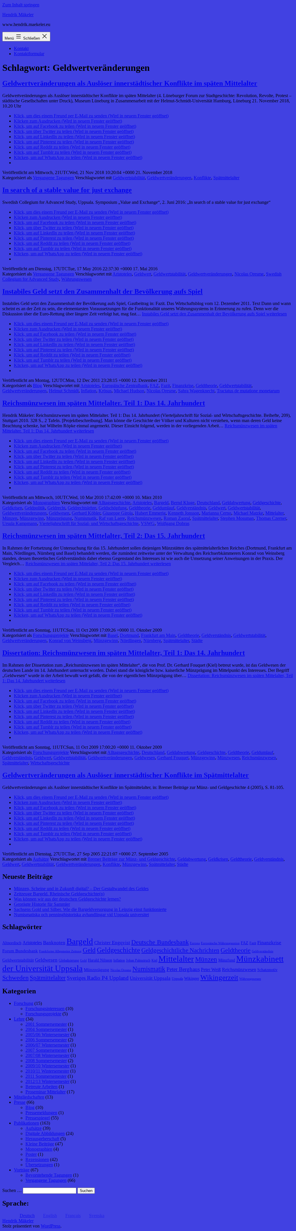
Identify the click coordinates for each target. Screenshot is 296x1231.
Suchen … (12, 1190)
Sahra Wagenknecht (196, 390)
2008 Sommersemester (46, 1060)
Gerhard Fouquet (172, 757)
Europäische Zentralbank (125, 385)
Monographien (46, 502)
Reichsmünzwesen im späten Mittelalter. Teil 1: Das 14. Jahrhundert (103, 403)
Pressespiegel (37, 1117)
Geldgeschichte (267, 502)
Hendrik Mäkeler (18, 14)
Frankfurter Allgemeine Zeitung (60, 951)
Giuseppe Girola (118, 513)
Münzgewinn (32, 518)
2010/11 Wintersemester (47, 1071)
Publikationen (26, 1123)
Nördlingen (130, 640)
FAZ (154, 385)
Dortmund (129, 635)
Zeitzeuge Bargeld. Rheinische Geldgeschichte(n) (59, 893)
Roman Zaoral (177, 518)
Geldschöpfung (113, 507)
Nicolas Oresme (249, 273)
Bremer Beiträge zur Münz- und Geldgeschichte (131, 859)
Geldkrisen (12, 507)
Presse (19, 1102)
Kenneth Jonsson (183, 513)
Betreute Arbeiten (41, 1086)
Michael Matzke (248, 513)
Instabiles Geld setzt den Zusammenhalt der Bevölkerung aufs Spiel (102, 291)
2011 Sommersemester (45, 1076)
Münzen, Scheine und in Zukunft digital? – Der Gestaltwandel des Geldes (81, 888)
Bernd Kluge (183, 502)
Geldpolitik (35, 507)
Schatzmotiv (267, 970)
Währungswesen (76, 279)
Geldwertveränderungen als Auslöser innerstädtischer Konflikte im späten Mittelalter (129, 83)
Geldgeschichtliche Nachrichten (180, 950)
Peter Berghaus (183, 969)
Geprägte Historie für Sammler (42, 904)
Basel (113, 635)
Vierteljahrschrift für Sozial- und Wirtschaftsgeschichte (88, 523)
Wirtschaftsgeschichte (50, 762)
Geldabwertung (236, 502)
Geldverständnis (191, 507)
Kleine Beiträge (39, 1143)
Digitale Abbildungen (45, 1133)
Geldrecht (56, 507)
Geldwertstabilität (129, 177)
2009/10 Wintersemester (47, 1065)
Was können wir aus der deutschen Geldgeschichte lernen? (67, 899)
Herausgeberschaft (42, 1138)
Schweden (15, 977)
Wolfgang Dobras (173, 523)
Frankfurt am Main (158, 635)
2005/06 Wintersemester (47, 1034)
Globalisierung (69, 960)
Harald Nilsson (100, 960)
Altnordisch (11, 943)
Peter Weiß (211, 969)
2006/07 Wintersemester (47, 1045)
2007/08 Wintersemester (47, 1055)
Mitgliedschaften (29, 1097)
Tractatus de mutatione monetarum (248, 390)
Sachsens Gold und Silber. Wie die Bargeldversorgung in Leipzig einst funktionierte (90, 909)
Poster (31, 1154)
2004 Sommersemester (46, 1029)
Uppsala (177, 979)
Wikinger (191, 978)
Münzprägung (59, 518)
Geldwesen (59, 513)
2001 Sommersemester (46, 1024)
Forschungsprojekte (51, 635)
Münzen (9, 518)
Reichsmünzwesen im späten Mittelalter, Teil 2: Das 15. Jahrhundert (103, 535)
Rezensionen (37, 1159)
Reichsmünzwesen (144, 518)
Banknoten (54, 942)
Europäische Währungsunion (220, 943)
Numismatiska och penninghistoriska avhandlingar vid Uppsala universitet (81, 914)
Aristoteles (122, 273)
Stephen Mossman (237, 518)
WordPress (50, 1225)
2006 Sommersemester (46, 1039)
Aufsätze (41, 859)
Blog (37, 385)
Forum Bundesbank (20, 951)
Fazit (165, 385)
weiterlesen (214, 313)
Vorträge (21, 1169)
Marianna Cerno (216, 513)
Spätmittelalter (226, 177)
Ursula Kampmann (19, 523)
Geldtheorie (206, 385)
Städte (197, 640)
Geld (89, 950)
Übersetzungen (39, 1164)
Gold (83, 960)
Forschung (23, 1003)
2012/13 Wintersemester (47, 1081)
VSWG (148, 523)
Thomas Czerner (271, 518)
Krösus (105, 390)
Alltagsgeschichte (114, 502)
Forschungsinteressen (44, 1008)
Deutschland (208, 502)
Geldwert (142, 273)
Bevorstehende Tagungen (48, 1175)
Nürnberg (152, 640)
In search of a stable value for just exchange (67, 190)
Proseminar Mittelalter (45, 1091)
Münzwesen (228, 757)
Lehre (19, 1018)
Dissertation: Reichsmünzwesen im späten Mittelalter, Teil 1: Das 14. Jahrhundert (123, 653)
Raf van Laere (112, 518)
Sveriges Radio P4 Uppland (98, 978)
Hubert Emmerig (150, 513)
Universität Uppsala (150, 978)
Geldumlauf (163, 507)
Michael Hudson (129, 390)
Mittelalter (274, 513)
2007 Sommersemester (46, 1050)
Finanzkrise (182, 385)
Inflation (88, 390)
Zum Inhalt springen (20, 4)
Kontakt (21, 48)
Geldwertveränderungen (169, 177)
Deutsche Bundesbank (160, 942)
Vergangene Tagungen (53, 177)
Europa (195, 943)
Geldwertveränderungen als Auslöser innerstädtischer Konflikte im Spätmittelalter (125, 775)
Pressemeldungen (41, 1112)
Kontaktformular (29, 53)
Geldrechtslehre (82, 507)
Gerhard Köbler (86, 513)
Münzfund (226, 960)
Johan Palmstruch (138, 960)
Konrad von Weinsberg (70, 640)
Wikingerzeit (219, 977)
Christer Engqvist (112, 942)
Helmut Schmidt (64, 390)
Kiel (154, 960)
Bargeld (161, 502)
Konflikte (202, 177)
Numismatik (85, 518)
